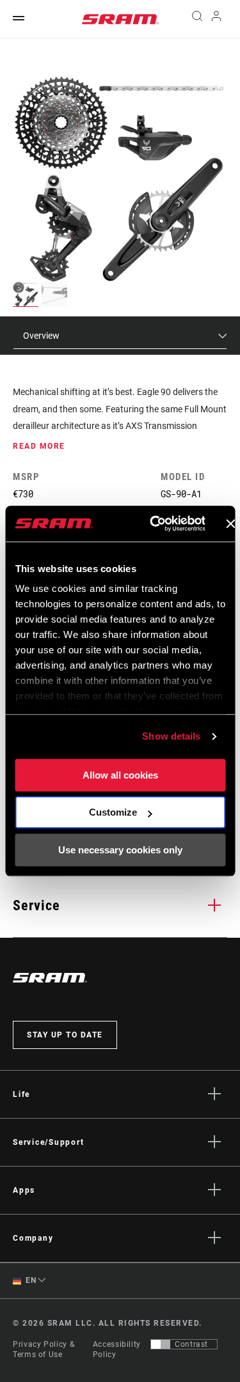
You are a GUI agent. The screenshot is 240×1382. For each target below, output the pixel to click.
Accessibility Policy (117, 1349)
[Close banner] (230, 523)
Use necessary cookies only (120, 849)
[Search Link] (196, 19)
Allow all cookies (120, 775)
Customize (113, 812)
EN (30, 1280)
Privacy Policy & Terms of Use (43, 1349)
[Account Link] (216, 19)
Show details (171, 736)
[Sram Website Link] (120, 19)
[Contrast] (160, 1344)
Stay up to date (65, 1034)
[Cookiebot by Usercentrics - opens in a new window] (153, 523)
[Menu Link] (18, 19)
